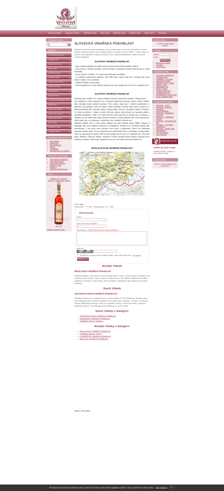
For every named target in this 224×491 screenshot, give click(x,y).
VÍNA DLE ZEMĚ (54, 33)
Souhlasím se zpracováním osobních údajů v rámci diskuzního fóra (105, 255)
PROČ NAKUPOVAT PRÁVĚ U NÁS (57, 165)
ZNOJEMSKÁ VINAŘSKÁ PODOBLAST (95, 319)
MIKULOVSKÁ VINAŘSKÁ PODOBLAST (92, 271)
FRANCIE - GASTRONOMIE (162, 110)
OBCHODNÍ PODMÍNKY (59, 160)
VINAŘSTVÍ (53, 60)
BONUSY (53, 167)
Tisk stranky (85, 411)
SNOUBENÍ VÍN (162, 87)
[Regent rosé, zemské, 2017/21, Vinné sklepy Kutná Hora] (59, 224)
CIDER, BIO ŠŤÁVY (56, 82)
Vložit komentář (86, 213)
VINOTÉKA (54, 143)
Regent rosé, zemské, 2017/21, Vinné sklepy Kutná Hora (59, 181)
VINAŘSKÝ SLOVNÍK (164, 79)
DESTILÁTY (149, 33)
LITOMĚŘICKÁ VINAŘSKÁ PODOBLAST (95, 336)
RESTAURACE (55, 145)
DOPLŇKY (52, 105)
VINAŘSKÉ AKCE (163, 93)
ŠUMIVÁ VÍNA (134, 33)
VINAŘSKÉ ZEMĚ (163, 81)
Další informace (161, 488)
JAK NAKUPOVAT (57, 162)
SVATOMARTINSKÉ (56, 55)
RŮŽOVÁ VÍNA (119, 33)
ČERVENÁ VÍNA (90, 33)
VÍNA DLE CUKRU (72, 33)
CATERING (54, 149)
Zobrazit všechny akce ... (56, 230)
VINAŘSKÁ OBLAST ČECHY (91, 334)
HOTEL (52, 147)
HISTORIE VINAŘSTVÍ (165, 76)
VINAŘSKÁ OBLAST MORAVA (91, 321)
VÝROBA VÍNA (162, 77)
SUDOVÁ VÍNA (54, 87)
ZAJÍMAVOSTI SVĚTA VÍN (166, 95)
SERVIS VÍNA (161, 85)
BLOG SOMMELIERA (164, 97)
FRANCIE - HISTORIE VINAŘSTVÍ (164, 126)
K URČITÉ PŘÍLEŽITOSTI (58, 100)
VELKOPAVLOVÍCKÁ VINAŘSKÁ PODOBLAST (95, 294)
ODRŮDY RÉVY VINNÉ (165, 83)
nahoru (76, 411)
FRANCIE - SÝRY (163, 106)
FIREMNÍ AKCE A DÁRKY (60, 151)
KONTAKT (163, 33)
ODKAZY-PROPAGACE (59, 169)
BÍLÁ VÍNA (105, 33)
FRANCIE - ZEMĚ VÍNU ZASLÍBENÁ (165, 130)
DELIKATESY (53, 96)
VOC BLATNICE (162, 133)
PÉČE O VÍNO (161, 89)
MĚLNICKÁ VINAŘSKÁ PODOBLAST (94, 339)
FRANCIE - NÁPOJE (164, 107)
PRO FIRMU (54, 141)
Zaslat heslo (160, 67)
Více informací (136, 255)
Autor (81, 204)
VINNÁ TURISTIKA (163, 91)
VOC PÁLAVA (161, 135)
